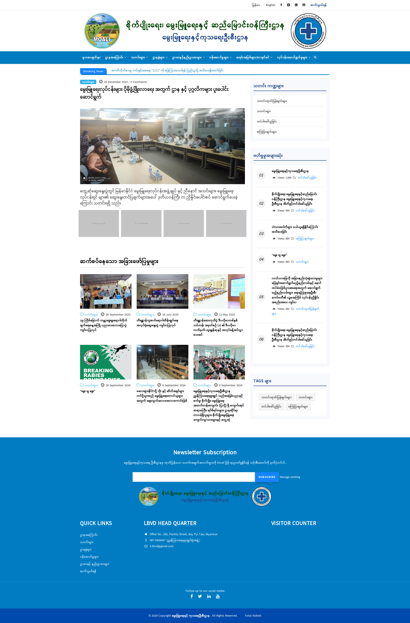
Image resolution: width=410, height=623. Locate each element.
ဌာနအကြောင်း (114, 57)
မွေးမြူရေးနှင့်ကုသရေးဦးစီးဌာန (290, 171)
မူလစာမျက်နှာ (91, 57)
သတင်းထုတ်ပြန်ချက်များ (272, 101)
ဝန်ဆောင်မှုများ (219, 57)
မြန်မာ (256, 5)
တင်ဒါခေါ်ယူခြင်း (267, 121)
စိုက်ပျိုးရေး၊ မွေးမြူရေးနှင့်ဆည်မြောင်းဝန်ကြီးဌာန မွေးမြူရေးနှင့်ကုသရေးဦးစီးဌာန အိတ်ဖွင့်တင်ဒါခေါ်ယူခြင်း (294, 199)
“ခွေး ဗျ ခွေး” (279, 255)
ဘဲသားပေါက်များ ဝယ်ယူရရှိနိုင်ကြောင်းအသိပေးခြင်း (295, 229)
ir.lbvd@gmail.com (162, 546)
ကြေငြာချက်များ (267, 131)
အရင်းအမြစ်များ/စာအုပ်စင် (253, 57)
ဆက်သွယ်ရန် (318, 5)
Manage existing (290, 477)
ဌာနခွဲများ (159, 57)
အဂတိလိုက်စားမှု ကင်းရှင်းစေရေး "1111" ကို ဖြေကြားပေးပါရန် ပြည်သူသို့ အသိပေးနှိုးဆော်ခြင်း (167, 70)
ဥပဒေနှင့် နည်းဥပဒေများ (94, 564)
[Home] (205, 30)
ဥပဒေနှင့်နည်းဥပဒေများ (187, 57)
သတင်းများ (138, 57)
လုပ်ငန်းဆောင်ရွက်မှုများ (293, 57)
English (270, 5)
